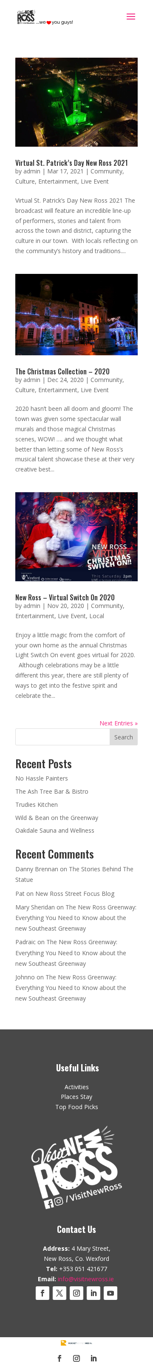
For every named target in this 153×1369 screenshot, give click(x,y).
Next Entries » (118, 723)
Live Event (95, 181)
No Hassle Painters (41, 778)
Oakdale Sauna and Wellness (54, 830)
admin (31, 171)
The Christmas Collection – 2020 (62, 371)
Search (123, 737)
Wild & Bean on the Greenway (56, 818)
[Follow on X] (59, 1293)
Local (96, 616)
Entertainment (57, 181)
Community (106, 171)
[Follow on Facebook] (42, 1293)
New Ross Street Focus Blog (74, 893)
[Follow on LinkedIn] (93, 1293)
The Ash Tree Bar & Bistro (51, 791)
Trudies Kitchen (36, 804)
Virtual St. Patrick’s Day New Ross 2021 (71, 163)
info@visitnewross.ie (86, 1279)
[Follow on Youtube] (110, 1293)
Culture (25, 181)
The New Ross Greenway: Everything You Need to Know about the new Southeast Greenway (75, 917)
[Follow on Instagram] (76, 1293)
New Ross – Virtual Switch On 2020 (65, 597)
